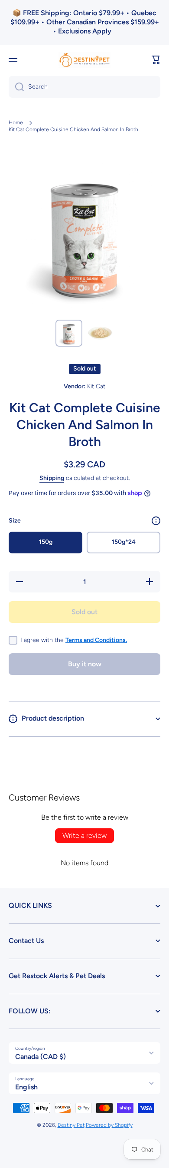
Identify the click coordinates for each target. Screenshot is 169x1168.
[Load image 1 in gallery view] (68, 333)
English (26, 1087)
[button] (156, 60)
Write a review (84, 835)
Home (16, 122)
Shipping (51, 478)
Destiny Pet (71, 1125)
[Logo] (84, 60)
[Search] (16, 87)
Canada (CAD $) (40, 1056)
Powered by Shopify (109, 1125)
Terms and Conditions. (96, 640)
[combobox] (84, 87)
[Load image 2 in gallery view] (100, 333)
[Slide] (156, 520)
